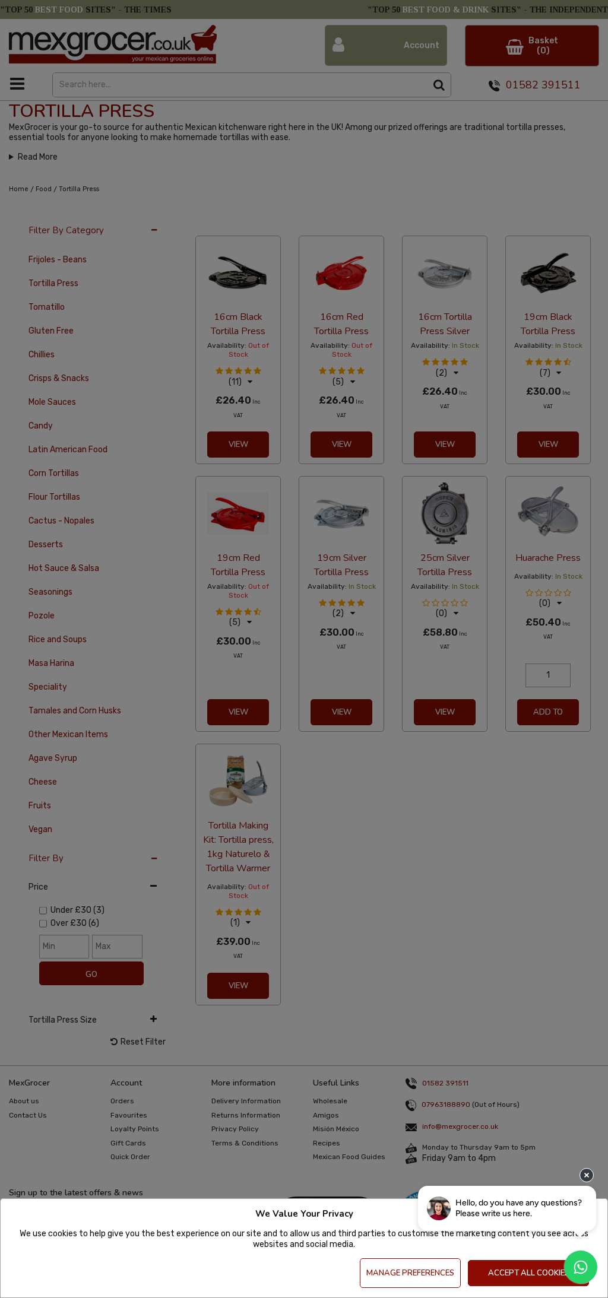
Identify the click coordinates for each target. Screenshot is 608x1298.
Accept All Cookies (528, 1273)
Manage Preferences (410, 1273)
